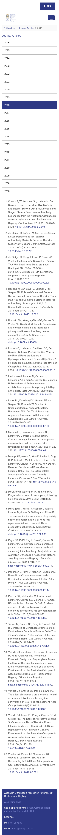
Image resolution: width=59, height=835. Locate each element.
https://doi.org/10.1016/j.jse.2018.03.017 (30, 565)
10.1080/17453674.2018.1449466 (27, 709)
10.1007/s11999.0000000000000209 (29, 282)
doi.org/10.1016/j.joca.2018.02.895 (27, 534)
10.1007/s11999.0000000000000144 (29, 590)
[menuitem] (29, 43)
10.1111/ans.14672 (32, 502)
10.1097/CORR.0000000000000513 (35, 370)
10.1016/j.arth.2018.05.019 (30, 226)
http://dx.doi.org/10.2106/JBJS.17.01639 (30, 684)
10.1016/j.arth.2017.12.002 (23, 314)
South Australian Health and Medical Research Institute (27, 809)
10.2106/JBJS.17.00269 (21, 747)
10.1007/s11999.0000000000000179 (29, 425)
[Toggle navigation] (51, 17)
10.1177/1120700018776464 (30, 450)
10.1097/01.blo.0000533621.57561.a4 (29, 645)
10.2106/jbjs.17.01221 (20, 251)
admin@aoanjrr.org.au (22, 828)
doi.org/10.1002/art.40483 (22, 342)
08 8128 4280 (15, 822)
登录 (49, 6)
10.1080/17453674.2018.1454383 (27, 617)
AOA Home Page (12, 801)
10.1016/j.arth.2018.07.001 (23, 772)
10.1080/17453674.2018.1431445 (33, 394)
